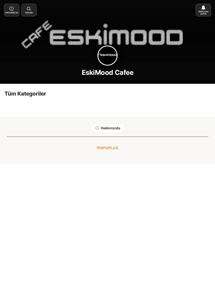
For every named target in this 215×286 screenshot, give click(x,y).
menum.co (107, 147)
